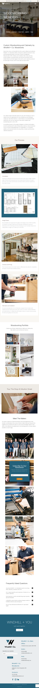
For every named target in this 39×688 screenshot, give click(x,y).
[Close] (28, 462)
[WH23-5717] (19, 487)
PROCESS (8, 32)
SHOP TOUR (21, 32)
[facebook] (13, 679)
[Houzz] (18, 679)
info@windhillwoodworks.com (18, 676)
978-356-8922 (24, 658)
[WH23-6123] (19, 516)
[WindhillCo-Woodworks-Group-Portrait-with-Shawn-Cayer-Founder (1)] (19, 433)
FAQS (32, 32)
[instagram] (15, 679)
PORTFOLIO (14, 32)
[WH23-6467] (19, 546)
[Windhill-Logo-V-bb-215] (10, 640)
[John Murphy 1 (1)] (19, 460)
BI (21, 686)
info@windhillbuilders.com (26, 653)
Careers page (29, 1)
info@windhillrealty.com (26, 660)
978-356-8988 (24, 651)
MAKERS (27, 32)
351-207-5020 (14, 674)
